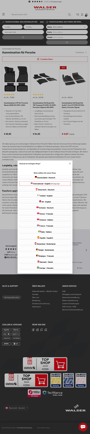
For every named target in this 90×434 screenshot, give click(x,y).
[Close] (70, 163)
